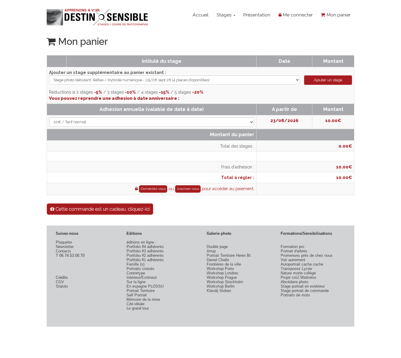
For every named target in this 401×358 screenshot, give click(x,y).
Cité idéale (135, 304)
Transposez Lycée (296, 268)
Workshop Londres (222, 273)
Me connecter (297, 15)
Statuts (62, 286)
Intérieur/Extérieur (142, 277)
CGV (60, 282)
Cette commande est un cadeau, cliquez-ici (102, 209)
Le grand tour (138, 308)
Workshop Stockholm (225, 282)
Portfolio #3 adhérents (145, 251)
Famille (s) (135, 264)
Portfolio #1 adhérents (145, 260)
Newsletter (65, 246)
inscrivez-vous (188, 189)
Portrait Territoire (141, 290)
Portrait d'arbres (294, 251)
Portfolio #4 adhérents (145, 246)
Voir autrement (293, 260)
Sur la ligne (136, 282)
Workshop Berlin (221, 286)
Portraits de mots (295, 295)
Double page (217, 246)
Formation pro (292, 246)
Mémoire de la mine (143, 299)
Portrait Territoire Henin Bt (229, 255)
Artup (211, 251)
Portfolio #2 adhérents (145, 255)
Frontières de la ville (224, 264)
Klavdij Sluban (219, 290)
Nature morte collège (298, 273)
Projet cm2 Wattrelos (298, 277)
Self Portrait (137, 295)
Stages (225, 15)
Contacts (63, 251)
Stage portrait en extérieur (303, 286)
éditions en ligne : (141, 242)
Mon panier (338, 15)
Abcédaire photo (294, 282)
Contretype (136, 273)
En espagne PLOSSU (145, 286)
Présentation (256, 15)
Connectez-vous (153, 189)
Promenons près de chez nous (307, 255)
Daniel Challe (218, 260)
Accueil (200, 15)
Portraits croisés (140, 268)
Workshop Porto (220, 268)
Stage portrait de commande (305, 290)
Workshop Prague (222, 277)
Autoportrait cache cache (302, 264)
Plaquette (64, 242)
